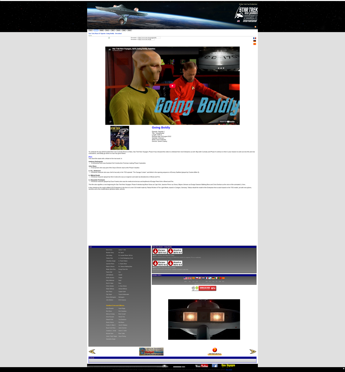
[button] (119, 126)
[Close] (344, 369)
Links (124, 30)
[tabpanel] (204, 260)
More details (229, 369)
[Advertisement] (172, 232)
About (129, 30)
